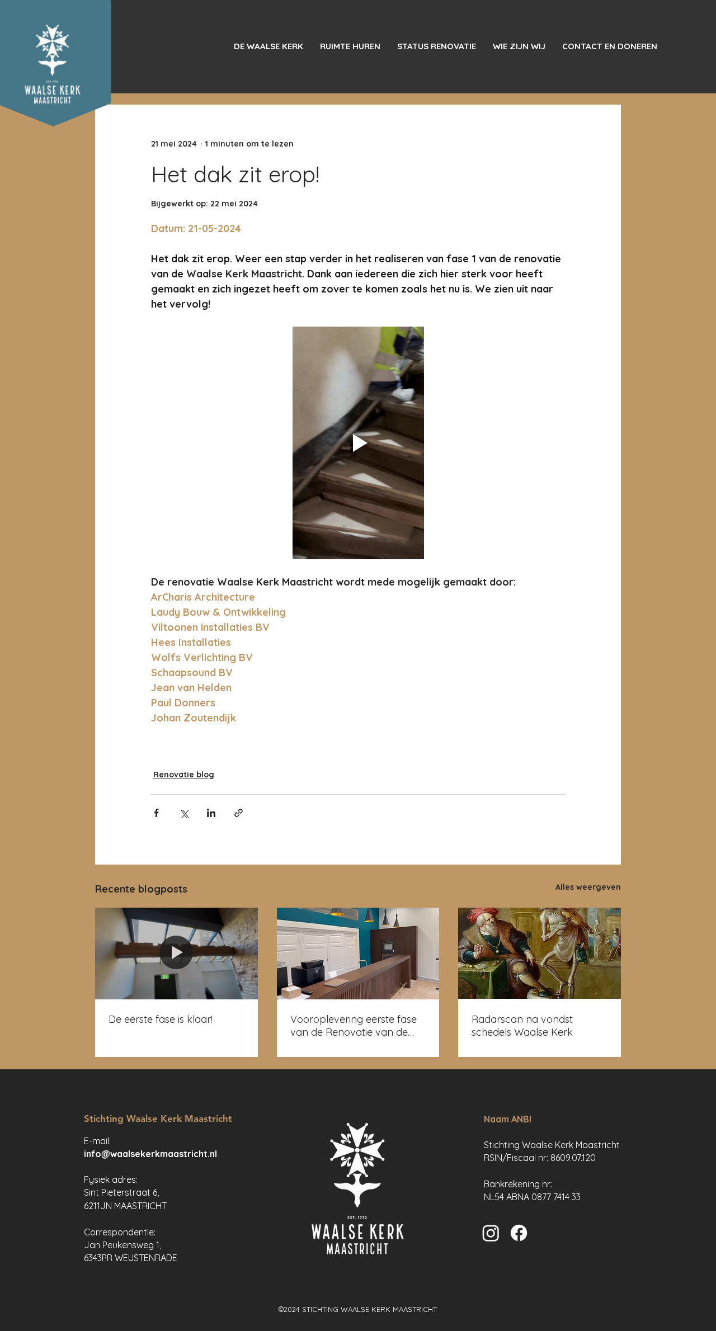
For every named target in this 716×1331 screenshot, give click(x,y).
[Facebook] (519, 1233)
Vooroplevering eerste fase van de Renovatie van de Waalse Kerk (353, 1026)
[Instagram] (491, 1233)
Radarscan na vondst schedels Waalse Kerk (522, 1026)
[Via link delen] (238, 813)
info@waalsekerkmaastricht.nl (150, 1153)
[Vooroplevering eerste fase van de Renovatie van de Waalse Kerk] (358, 953)
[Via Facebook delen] (156, 813)
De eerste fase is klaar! (161, 1019)
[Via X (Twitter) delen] (183, 813)
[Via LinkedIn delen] (211, 813)
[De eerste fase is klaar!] (176, 953)
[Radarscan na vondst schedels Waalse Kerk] (539, 953)
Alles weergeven (588, 887)
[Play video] (358, 443)
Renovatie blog (183, 775)
